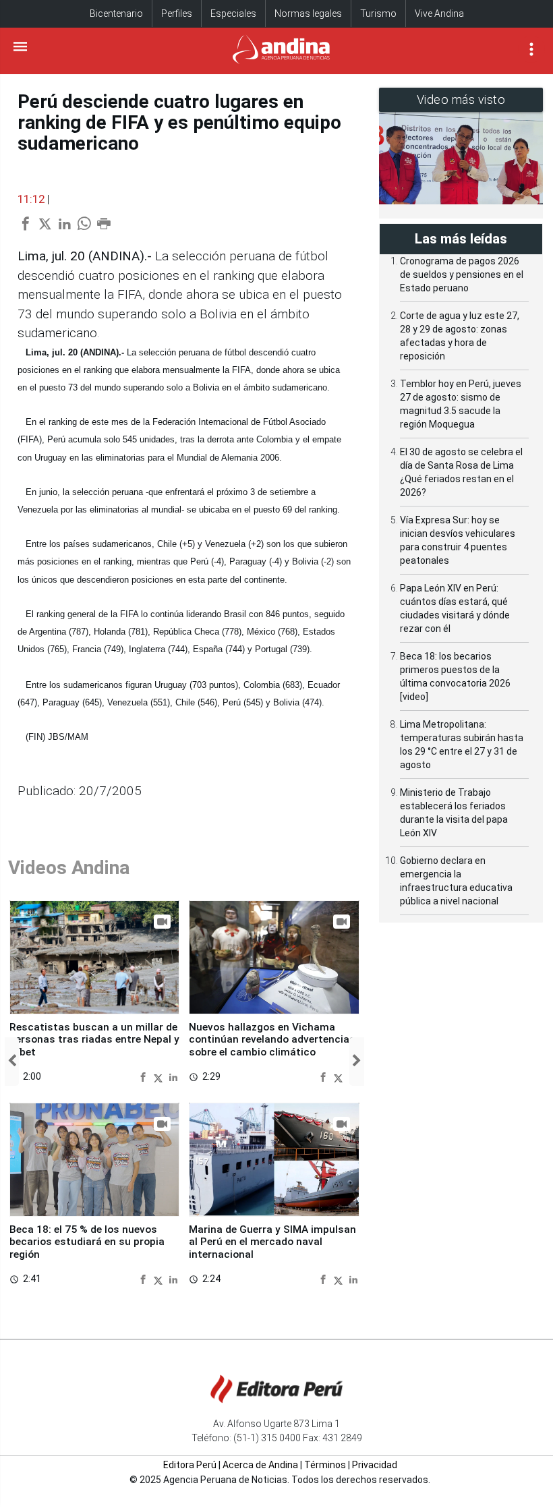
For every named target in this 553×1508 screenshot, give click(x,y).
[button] (12, 1061)
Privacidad (374, 1464)
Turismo (378, 13)
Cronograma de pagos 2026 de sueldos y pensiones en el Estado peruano (461, 274)
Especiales (233, 13)
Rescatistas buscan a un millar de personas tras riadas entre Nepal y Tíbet (94, 1039)
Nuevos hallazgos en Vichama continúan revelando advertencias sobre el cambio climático (272, 1039)
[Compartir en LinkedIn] (173, 1076)
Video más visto (461, 99)
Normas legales (308, 13)
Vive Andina (439, 13)
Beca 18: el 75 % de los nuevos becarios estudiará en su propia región (87, 1241)
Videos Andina (68, 868)
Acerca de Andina (260, 1464)
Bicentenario (116, 13)
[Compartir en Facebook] (144, 1076)
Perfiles (176, 13)
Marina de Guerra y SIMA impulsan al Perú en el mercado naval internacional (272, 1241)
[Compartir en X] (159, 1076)
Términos (325, 1464)
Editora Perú (189, 1464)
